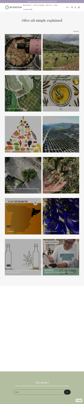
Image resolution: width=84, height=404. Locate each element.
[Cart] (79, 7)
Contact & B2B (27, 9)
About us (48, 5)
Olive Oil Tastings (38, 5)
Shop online (26, 5)
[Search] (72, 7)
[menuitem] (68, 7)
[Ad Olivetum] (13, 7)
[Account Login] (75, 7)
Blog (55, 5)
